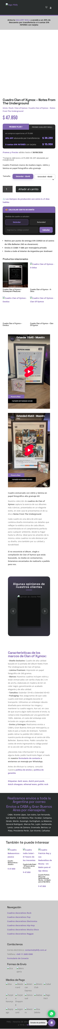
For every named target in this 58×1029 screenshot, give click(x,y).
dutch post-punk (36, 781)
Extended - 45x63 (45, 177)
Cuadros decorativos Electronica (22, 921)
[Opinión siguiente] (45, 611)
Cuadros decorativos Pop (18, 917)
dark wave (23, 781)
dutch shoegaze (15, 784)
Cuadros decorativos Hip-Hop (21, 925)
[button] (42, 1022)
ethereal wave (30, 784)
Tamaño (6, 176)
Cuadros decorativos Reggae (20, 933)
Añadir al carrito (28, 189)
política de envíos (24, 769)
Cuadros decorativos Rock (19, 913)
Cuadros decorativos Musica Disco (23, 929)
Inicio (5, 108)
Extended (41, 222)
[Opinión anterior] (13, 611)
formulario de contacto (29, 758)
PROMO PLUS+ (16, 127)
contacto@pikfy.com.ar (36, 950)
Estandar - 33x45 (23, 176)
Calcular (46, 230)
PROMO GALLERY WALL (42, 127)
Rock (11, 108)
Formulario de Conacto (18, 958)
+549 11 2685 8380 (24, 954)
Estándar (17, 222)
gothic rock (43, 784)
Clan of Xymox (21, 108)
